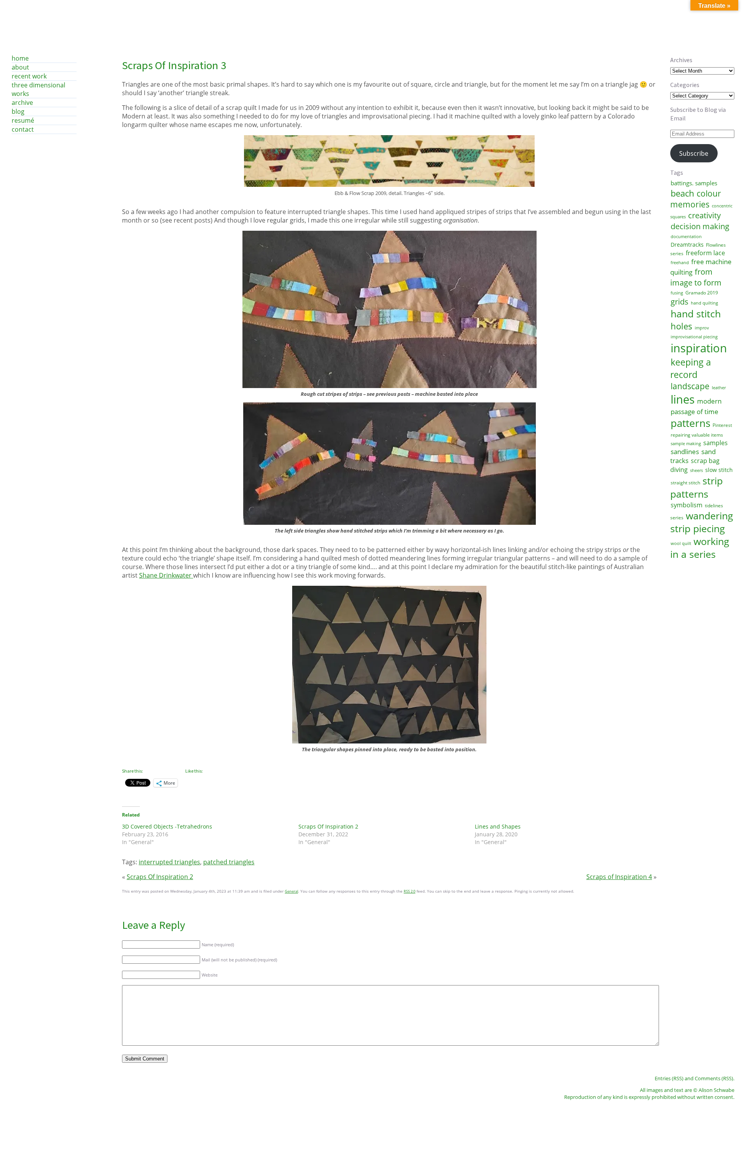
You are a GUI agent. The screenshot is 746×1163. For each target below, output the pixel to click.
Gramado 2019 (701, 292)
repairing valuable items (697, 435)
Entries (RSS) (669, 1078)
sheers (696, 470)
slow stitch (719, 470)
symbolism (686, 504)
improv (702, 328)
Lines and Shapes (498, 826)
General (291, 891)
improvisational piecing (694, 336)
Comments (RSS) (714, 1078)
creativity (704, 215)
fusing (677, 293)
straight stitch (685, 482)
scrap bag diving (695, 465)
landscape (690, 386)
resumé (23, 120)
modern (709, 401)
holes (681, 326)
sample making (686, 443)
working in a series (699, 548)
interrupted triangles (169, 862)
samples (715, 443)
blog (18, 111)
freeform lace (705, 253)
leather (719, 387)
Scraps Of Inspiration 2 (328, 826)
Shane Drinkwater (166, 575)
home (20, 58)
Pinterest (722, 425)
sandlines (685, 451)
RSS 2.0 (409, 891)
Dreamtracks (687, 244)
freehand (680, 262)
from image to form (696, 277)
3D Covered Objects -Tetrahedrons (167, 826)
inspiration (699, 348)
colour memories (695, 199)
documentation (686, 236)
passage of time (694, 411)
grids (679, 301)
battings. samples (694, 183)
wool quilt (681, 543)
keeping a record (690, 368)
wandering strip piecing (701, 522)
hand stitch (696, 313)
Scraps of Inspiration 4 (619, 876)
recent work (29, 76)
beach (682, 193)
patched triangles (228, 862)
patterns (690, 423)
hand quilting (704, 303)
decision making (700, 226)
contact (23, 129)
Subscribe (693, 153)
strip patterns (696, 487)
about (20, 67)
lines (683, 399)
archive (22, 102)
